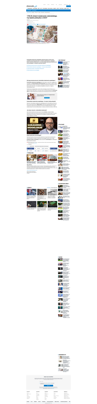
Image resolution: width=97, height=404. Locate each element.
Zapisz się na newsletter (42, 24)
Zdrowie (37, 397)
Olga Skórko (33, 20)
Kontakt (28, 401)
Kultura (45, 399)
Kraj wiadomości (54, 187)
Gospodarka (29, 10)
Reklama (35, 401)
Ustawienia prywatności (64, 401)
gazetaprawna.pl (66, 4)
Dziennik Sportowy (47, 12)
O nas (31, 401)
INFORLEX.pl (52, 4)
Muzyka (46, 398)
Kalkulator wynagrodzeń (67, 398)
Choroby (55, 396)
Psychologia (55, 397)
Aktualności (34, 10)
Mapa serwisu (57, 401)
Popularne (49, 187)
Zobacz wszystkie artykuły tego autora (32, 170)
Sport (37, 396)
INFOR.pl (44, 4)
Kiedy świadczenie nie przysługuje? (33, 70)
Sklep (69, 4)
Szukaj (69, 6)
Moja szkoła (46, 395)
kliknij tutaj (53, 388)
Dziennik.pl (37, 391)
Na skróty (28, 391)
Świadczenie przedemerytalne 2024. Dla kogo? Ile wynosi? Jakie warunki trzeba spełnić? (31, 162)
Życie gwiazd (46, 396)
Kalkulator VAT (66, 395)
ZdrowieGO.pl (60, 4)
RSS (69, 401)
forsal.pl (48, 4)
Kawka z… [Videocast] (41, 12)
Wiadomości (37, 395)
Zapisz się (48, 385)
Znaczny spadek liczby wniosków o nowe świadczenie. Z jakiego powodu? (52, 162)
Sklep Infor (28, 398)
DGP (56, 4)
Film (45, 397)
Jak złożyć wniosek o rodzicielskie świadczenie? (36, 68)
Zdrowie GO (36, 12)
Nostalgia (32, 12)
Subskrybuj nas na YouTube (32, 24)
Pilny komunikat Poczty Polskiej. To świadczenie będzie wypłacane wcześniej (41, 162)
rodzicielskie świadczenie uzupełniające (41, 146)
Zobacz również (47, 97)
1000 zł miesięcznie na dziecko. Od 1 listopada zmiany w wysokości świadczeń (46, 95)
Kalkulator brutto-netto (66, 397)
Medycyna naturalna (56, 395)
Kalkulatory (65, 391)
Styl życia (55, 398)
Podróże (37, 398)
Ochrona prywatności (50, 401)
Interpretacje (28, 397)
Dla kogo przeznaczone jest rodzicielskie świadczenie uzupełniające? (39, 65)
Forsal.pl (28, 395)
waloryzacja (32, 146)
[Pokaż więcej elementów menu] (70, 8)
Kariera (39, 401)
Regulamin (43, 401)
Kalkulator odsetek (66, 396)
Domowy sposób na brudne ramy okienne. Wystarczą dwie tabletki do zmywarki (31, 172)
